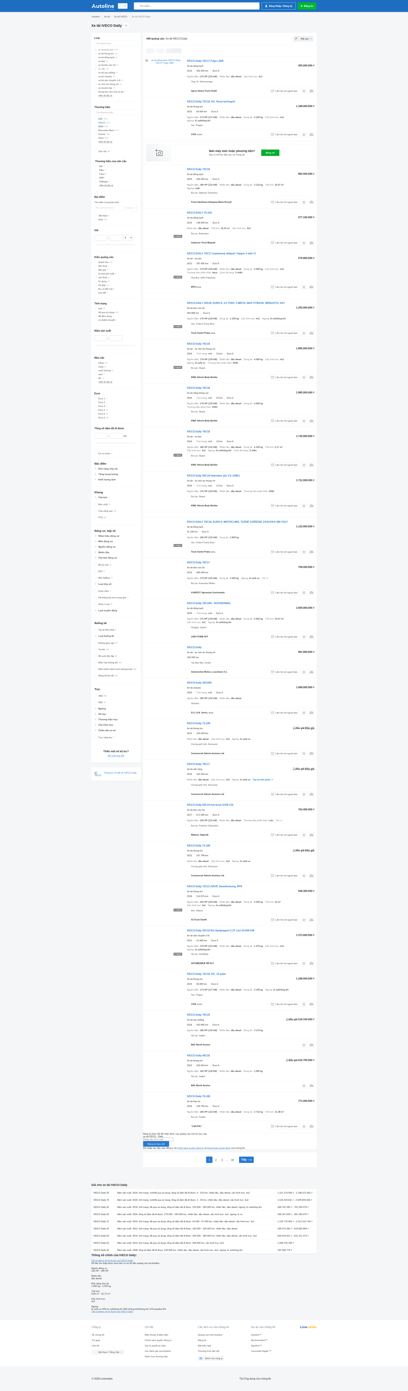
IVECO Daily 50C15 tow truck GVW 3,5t (210, 804)
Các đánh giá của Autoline (158, 1351)
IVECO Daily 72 (101, 1221)
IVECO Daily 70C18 (198, 343)
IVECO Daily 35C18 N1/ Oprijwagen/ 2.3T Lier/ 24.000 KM (220, 930)
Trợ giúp (96, 1340)
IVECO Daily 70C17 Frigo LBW (205, 61)
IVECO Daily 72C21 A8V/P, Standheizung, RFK (214, 886)
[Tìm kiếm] (137, 6)
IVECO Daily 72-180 (198, 723)
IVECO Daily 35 (101, 1192)
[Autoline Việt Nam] (103, 6)
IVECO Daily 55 (101, 1243)
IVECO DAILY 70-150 (199, 212)
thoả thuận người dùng (218, 1148)
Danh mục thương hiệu (156, 1356)
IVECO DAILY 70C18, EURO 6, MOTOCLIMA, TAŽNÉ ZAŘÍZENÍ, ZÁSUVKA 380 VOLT (237, 521)
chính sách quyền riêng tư (190, 1148)
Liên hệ (95, 1345)
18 (232, 1160)
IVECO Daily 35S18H (199, 682)
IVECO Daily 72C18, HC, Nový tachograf (211, 101)
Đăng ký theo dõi (156, 1144)
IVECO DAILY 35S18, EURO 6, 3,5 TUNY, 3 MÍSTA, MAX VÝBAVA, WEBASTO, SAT (236, 303)
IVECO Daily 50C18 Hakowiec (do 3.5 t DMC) (213, 475)
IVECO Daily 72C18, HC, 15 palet (206, 974)
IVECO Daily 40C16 (198, 1055)
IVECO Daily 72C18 (198, 169)
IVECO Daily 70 (101, 1200)
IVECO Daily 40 (101, 1228)
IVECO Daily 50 (101, 1207)
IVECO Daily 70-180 (198, 1096)
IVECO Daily (194, 647)
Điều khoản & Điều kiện (156, 1335)
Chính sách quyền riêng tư (158, 1340)
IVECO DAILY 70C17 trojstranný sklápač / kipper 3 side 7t (221, 253)
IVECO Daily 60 (101, 1235)
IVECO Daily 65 (101, 1214)
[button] (304, 91)
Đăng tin (270, 152)
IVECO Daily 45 (101, 1250)
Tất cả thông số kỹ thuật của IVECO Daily (112, 1260)
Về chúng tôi (98, 1335)
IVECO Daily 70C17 (198, 562)
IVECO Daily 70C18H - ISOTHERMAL (209, 603)
